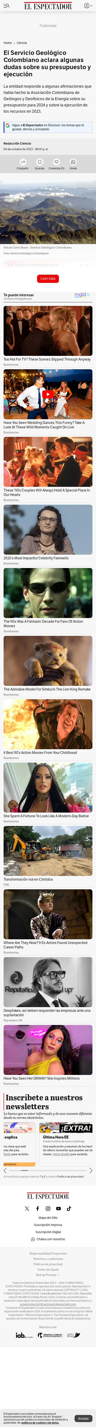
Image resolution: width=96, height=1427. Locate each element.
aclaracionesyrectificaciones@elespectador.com (48, 1304)
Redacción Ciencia (17, 143)
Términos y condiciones (48, 1259)
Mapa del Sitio (48, 1218)
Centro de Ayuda (48, 1269)
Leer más (48, 278)
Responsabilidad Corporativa (48, 1253)
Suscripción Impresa (48, 1225)
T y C (43, 1176)
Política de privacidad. (70, 1176)
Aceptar (83, 1419)
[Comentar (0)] (56, 162)
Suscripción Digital (48, 1232)
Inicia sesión (25, 1154)
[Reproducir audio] (10, 291)
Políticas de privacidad (48, 1264)
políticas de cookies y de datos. (40, 1422)
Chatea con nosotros (51, 1239)
